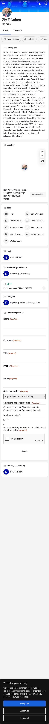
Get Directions (38, 194)
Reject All (24, 718)
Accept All (24, 703)
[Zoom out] (42, 156)
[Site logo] (10, 4)
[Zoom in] (42, 152)
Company (12, 340)
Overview (18, 30)
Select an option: (15, 391)
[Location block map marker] (24, 167)
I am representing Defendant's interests (23, 410)
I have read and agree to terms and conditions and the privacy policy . (24, 428)
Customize (24, 711)
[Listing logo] (7, 12)
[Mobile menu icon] (3, 4)
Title (9, 353)
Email (10, 378)
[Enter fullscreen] (42, 161)
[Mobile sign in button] (39, 4)
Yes (7, 419)
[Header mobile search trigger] (46, 4)
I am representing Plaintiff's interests (22, 407)
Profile (5, 30)
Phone (10, 366)
